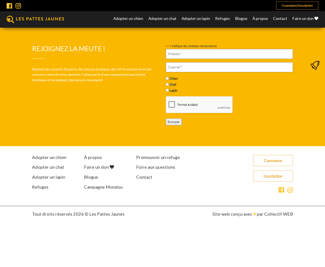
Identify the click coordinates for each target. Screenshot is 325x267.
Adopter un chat (162, 18)
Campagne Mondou (103, 187)
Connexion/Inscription (297, 5)
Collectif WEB (278, 214)
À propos (260, 18)
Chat (172, 84)
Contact (280, 18)
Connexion (273, 160)
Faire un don (303, 18)
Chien (173, 78)
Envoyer (174, 122)
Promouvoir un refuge (158, 157)
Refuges (222, 18)
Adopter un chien (128, 18)
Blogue (241, 18)
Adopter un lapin (196, 18)
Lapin (173, 90)
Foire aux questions (155, 167)
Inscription (273, 176)
